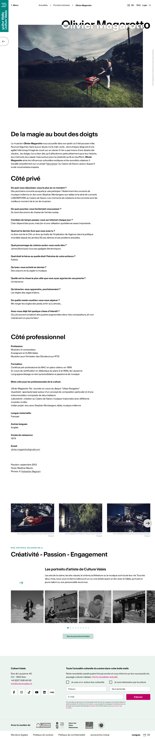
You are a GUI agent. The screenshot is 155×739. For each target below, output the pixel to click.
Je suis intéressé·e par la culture (130, 682)
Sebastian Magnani (31, 471)
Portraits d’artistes (61, 5)
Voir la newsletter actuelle (105, 677)
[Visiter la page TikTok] (29, 692)
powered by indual (100, 734)
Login (144, 5)
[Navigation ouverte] (3, 5)
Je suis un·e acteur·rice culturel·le (87, 682)
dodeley (92, 706)
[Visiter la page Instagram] (22, 692)
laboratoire (52, 163)
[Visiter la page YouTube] (37, 692)
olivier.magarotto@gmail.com (25, 449)
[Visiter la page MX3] (52, 692)
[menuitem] (19, 735)
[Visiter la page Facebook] (14, 692)
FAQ (138, 5)
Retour (4, 41)
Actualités (43, 5)
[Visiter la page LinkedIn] (44, 692)
